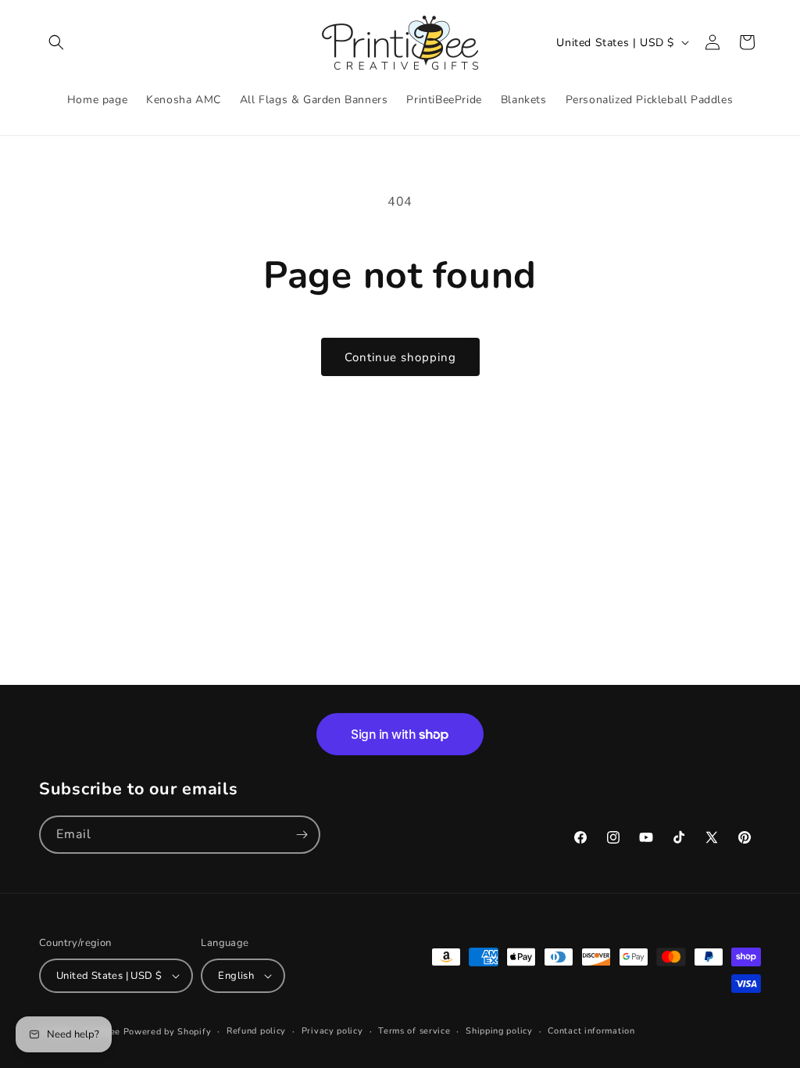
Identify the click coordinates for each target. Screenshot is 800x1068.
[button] (56, 42)
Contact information (591, 1031)
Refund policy (256, 1031)
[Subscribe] (301, 834)
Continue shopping (400, 357)
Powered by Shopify (167, 1032)
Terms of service (414, 1031)
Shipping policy (499, 1031)
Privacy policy (332, 1031)
